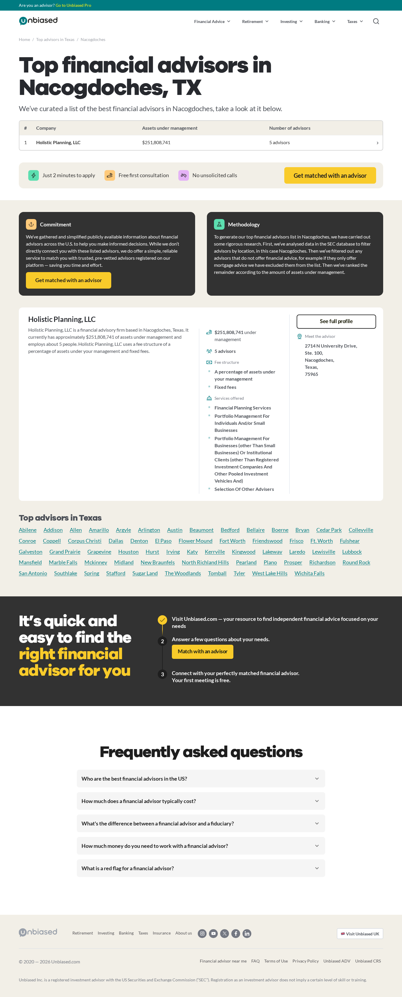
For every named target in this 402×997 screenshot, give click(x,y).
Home (24, 39)
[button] (212, 21)
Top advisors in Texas (55, 39)
